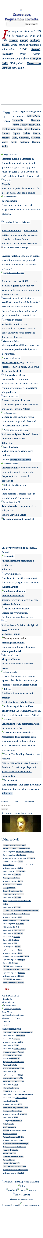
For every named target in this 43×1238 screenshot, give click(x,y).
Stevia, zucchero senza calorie (13, 894)
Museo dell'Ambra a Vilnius (12, 884)
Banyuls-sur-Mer (19, 930)
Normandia (31, 858)
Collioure (17, 937)
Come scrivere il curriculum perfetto (15, 1170)
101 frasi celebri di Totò (11, 927)
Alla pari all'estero (11, 659)
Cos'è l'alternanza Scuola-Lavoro (14, 1166)
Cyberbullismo (27, 702)
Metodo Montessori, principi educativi (16, 920)
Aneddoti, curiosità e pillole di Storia (20, 302)
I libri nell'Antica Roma (11, 1088)
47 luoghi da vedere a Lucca (12, 1055)
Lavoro (5, 668)
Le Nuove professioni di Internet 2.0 (19, 547)
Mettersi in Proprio (11, 633)
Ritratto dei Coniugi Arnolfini (13, 1078)
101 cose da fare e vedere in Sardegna (16, 1143)
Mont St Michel (16, 1121)
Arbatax (16, 940)
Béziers (5, 904)
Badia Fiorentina (8, 1124)
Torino (20, 861)
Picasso (18, 946)
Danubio (6, 1130)
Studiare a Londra (10, 1005)
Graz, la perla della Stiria (11, 878)
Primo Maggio (7, 979)
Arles (20, 917)
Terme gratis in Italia (10, 1065)
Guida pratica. (8, 776)
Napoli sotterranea (9, 1127)
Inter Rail (7, 1021)
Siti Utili (6, 1025)
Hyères (16, 1117)
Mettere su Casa (9, 417)
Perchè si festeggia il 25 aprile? (13, 982)
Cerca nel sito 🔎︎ (31, 24)
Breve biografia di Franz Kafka (13, 1081)
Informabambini (9, 200)
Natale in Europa (8, 865)
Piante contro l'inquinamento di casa (15, 1107)
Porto (20, 1104)
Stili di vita (7, 443)
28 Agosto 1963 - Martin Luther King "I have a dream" (21, 910)
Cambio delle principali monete (13, 1015)
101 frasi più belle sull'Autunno (13, 1068)
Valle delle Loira (21, 1098)
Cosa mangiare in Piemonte (23, 1094)
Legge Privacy (7, 1012)
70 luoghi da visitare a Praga (12, 1111)
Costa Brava (24, 956)
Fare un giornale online (13, 642)
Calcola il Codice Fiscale (10, 996)
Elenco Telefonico (8, 1002)
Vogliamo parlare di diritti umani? (14, 1147)
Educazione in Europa (20, 459)
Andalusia (23, 1114)
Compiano (6, 1091)
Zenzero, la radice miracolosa (13, 891)
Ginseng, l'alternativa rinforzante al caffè (17, 901)
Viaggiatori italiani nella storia (13, 1062)
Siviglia (20, 1075)
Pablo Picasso (20, 871)
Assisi (16, 1085)
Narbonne (17, 907)
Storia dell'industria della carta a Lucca (16, 969)
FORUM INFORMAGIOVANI (11, 1029)
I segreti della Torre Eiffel (11, 1163)
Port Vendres (18, 933)
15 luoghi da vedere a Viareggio (13, 1052)
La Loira (6, 966)
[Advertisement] (21, 87)
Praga (20, 950)
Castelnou (17, 897)
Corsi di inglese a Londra (12, 1009)
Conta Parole (7, 999)
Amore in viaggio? (10, 362)
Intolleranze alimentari (13, 595)
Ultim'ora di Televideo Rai (11, 1018)
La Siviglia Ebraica (9, 888)
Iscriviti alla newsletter (21, 801)
